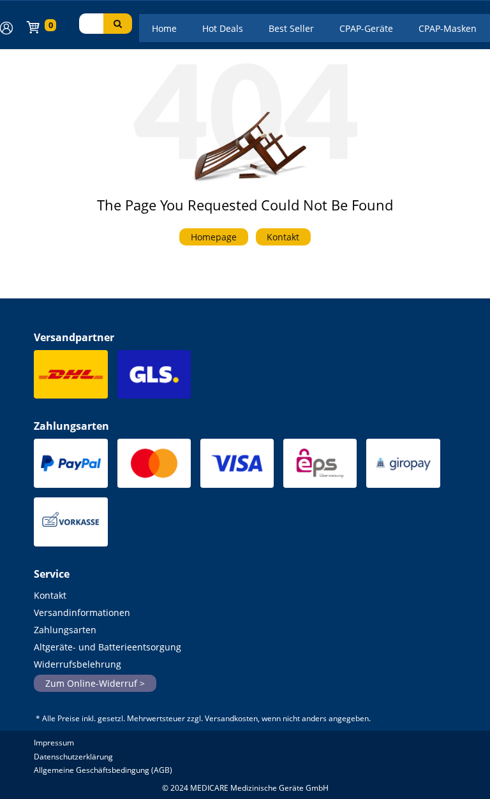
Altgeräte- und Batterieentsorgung (107, 647)
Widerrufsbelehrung (77, 664)
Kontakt (283, 237)
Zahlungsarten (65, 630)
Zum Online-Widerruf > (95, 683)
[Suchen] (117, 23)
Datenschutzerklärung (73, 756)
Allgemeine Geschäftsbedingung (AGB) (103, 770)
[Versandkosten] (70, 378)
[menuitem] (164, 28)
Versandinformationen (82, 612)
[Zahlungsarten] (70, 467)
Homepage (214, 237)
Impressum (54, 742)
